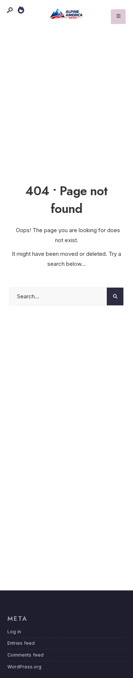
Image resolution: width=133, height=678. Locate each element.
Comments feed (25, 655)
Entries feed (21, 643)
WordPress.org (24, 666)
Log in (14, 631)
